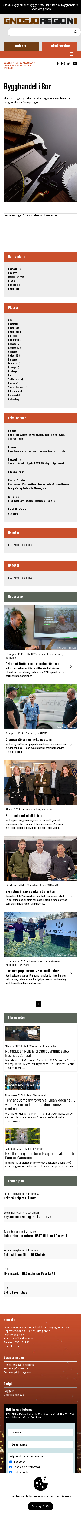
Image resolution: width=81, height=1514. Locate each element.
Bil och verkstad (16, 472)
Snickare (12, 273)
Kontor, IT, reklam (17, 480)
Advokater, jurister (57, 451)
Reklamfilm (27, 488)
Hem (16, 63)
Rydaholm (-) (14, 332)
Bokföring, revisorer (37, 451)
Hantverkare (24, 65)
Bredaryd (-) (14, 371)
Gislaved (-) (14, 355)
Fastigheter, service (45, 501)
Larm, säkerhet (27, 501)
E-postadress (19, 1444)
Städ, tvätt (13, 501)
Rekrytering (25, 435)
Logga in (9, 1391)
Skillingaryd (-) (15, 379)
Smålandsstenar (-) (17, 387)
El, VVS (11, 281)
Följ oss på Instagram (17, 1372)
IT (23, 484)
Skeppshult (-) (15, 328)
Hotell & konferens (17, 509)
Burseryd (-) (14, 359)
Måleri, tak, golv (16, 277)
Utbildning (13, 514)
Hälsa (20, 439)
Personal (12, 431)
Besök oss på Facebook (19, 1364)
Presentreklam (45, 484)
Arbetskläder (30, 484)
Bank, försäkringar (17, 451)
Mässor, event (41, 488)
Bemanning (13, 435)
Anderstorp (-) (15, 399)
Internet (66, 484)
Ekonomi (12, 447)
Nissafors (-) (14, 340)
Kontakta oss (12, 1346)
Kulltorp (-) (13, 344)
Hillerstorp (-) (15, 391)
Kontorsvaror (14, 484)
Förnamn (16, 1432)
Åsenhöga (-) (14, 348)
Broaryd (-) (13, 367)
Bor (10, 375)
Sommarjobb (51, 435)
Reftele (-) (13, 336)
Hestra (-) (13, 383)
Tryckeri (57, 484)
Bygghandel (9, 68)
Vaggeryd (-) (14, 352)
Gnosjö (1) (13, 324)
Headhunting (38, 435)
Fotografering (15, 488)
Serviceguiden (27, 63)
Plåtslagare (14, 285)
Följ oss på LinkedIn (16, 1368)
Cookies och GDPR (15, 1394)
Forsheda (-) (14, 363)
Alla (10, 320)
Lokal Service (10, 65)
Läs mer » (66, 1496)
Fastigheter (14, 497)
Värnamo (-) (14, 395)
